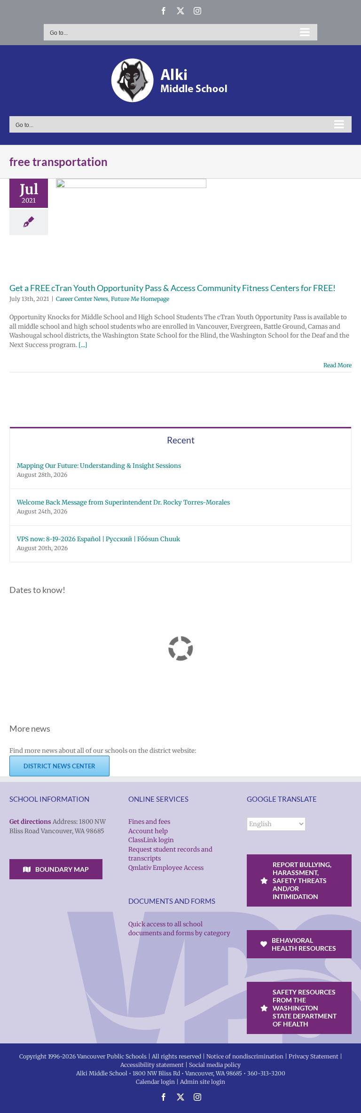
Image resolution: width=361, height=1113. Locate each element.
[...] (82, 345)
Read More (337, 365)
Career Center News (82, 298)
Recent (181, 439)
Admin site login (202, 1081)
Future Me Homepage (140, 298)
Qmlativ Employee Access (166, 868)
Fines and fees (149, 822)
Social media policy (215, 1064)
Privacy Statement (313, 1056)
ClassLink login (151, 840)
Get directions (30, 822)
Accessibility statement (152, 1064)
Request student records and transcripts (170, 854)
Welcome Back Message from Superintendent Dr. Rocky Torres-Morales (123, 502)
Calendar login (155, 1081)
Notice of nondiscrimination (244, 1056)
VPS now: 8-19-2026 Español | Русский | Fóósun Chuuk (98, 539)
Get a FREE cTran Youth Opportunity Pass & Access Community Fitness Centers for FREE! (172, 288)
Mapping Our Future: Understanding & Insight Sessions (99, 466)
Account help (148, 831)
